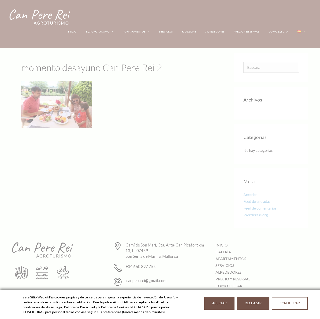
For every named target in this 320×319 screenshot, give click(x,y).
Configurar (290, 303)
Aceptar (219, 303)
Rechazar (253, 303)
